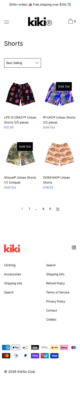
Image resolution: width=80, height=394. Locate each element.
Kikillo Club (26, 372)
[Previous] (22, 209)
